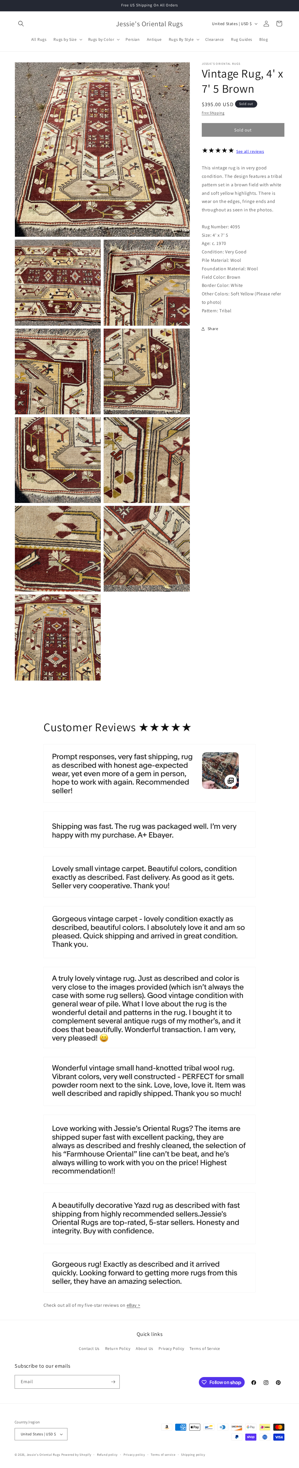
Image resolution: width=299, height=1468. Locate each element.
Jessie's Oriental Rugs (43, 1455)
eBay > (133, 1305)
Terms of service (163, 1455)
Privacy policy (134, 1455)
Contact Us (89, 1348)
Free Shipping (213, 113)
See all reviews (250, 151)
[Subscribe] (113, 1382)
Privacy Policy (171, 1348)
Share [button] (213, 328)
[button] (21, 23)
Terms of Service (205, 1348)
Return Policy (118, 1348)
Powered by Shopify (76, 1455)
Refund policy (107, 1455)
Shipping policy (193, 1455)
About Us (144, 1348)
